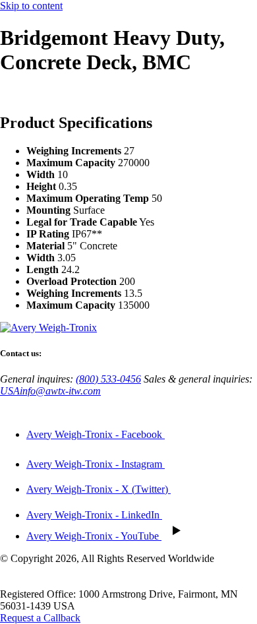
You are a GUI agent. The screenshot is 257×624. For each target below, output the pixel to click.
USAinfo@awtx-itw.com (50, 390)
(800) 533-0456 (108, 379)
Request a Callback (40, 617)
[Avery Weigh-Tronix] (48, 327)
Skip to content (31, 5)
